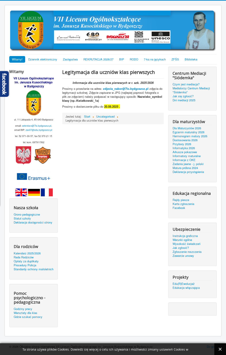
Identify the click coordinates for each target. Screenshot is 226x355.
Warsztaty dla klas (25, 313)
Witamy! (17, 59)
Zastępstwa (70, 59)
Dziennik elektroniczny (42, 59)
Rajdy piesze (181, 200)
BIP (121, 59)
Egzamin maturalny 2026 (188, 132)
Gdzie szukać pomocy (28, 317)
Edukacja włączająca (186, 288)
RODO (134, 59)
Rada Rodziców (24, 257)
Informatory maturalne (187, 156)
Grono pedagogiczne (27, 214)
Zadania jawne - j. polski (188, 164)
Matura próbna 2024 (185, 168)
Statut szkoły (22, 218)
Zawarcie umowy (183, 256)
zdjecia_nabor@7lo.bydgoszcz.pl (126, 88)
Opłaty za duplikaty (26, 261)
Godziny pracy (23, 309)
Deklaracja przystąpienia (188, 172)
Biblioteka (191, 59)
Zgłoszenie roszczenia (187, 252)
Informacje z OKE (184, 160)
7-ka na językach (155, 59)
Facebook (179, 208)
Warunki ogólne (182, 240)
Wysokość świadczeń (186, 244)
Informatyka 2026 (184, 148)
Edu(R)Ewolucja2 (183, 284)
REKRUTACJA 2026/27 (98, 59)
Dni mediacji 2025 (184, 100)
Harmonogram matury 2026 (190, 136)
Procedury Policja (25, 265)
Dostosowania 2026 (185, 140)
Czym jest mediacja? (186, 84)
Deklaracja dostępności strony (33, 222)
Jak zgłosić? (181, 248)
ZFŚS (175, 59)
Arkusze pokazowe (185, 152)
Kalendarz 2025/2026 (27, 253)
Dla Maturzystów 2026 (187, 128)
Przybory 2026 (182, 144)
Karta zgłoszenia (183, 204)
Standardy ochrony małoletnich (33, 269)
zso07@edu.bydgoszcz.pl (39, 129)
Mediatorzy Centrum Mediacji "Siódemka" (191, 90)
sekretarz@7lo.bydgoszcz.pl (36, 125)
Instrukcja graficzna (185, 236)
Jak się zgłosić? (183, 96)
